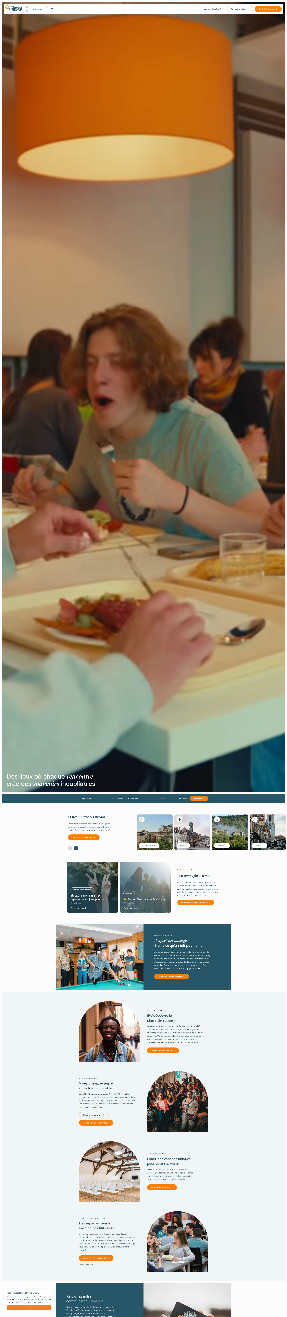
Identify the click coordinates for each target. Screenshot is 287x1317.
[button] (70, 848)
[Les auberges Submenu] (45, 9)
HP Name (6, 795)
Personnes (183, 799)
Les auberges (36, 9)
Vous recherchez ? (212, 9)
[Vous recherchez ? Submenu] (223, 9)
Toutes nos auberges (82, 890)
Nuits (162, 799)
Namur (129, 893)
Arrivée (119, 799)
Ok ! (29, 1308)
